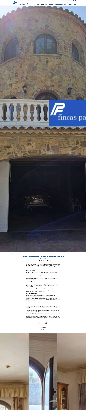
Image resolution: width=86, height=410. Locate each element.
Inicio (38, 4)
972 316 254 (70, 0)
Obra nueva (51, 4)
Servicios (70, 4)
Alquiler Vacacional (59, 4)
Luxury (42, 4)
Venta (46, 4)
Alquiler (65, 4)
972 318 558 (65, 0)
